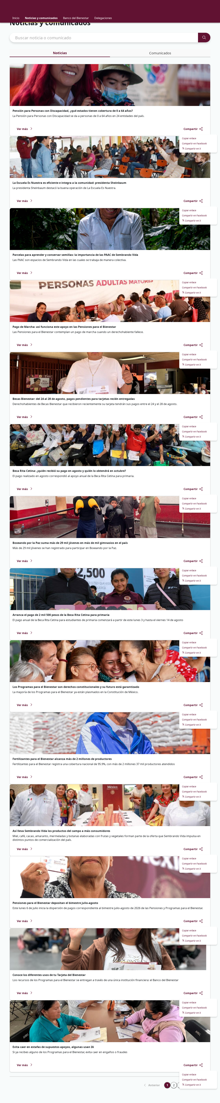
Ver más (22, 129)
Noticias (60, 53)
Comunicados (160, 53)
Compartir (191, 129)
